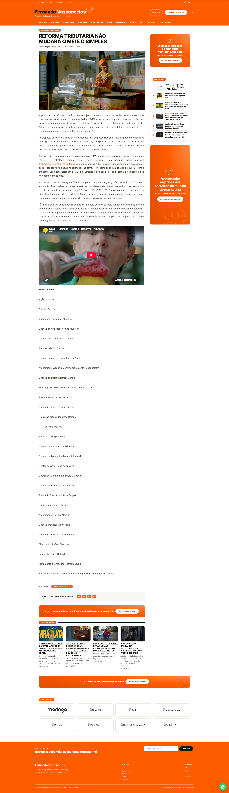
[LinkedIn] (189, 2)
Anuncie (187, 774)
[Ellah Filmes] (95, 725)
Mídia (109, 22)
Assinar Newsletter (176, 12)
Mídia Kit (156, 12)
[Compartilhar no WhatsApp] (84, 596)
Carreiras (151, 22)
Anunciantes (97, 22)
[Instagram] (185, 2)
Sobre (186, 768)
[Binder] (133, 710)
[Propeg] (57, 725)
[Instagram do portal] (94, 596)
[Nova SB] (95, 710)
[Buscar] (192, 12)
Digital (133, 22)
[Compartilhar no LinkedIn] (79, 596)
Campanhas (68, 22)
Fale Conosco (165, 22)
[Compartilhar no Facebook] (89, 596)
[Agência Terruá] (172, 710)
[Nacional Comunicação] (133, 725)
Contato (187, 777)
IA (141, 22)
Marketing (121, 22)
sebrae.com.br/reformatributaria (57, 164)
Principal (43, 22)
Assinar (186, 749)
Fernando (60, 11)
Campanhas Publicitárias (50, 30)
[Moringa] (57, 710)
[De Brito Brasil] (172, 725)
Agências (82, 22)
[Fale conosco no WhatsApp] (223, 787)
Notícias (55, 22)
